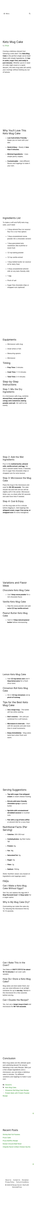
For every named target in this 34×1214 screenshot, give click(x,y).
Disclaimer (25, 1180)
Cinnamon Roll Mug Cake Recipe (17, 1090)
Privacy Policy (9, 1182)
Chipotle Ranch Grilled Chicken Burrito (16, 1147)
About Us (8, 1180)
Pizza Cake (7, 1138)
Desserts (8, 1085)
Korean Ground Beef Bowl (12, 1144)
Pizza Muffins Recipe (10, 1141)
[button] (29, 13)
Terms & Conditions (22, 1182)
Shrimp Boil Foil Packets (11, 1134)
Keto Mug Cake (10, 1087)
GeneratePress (17, 1187)
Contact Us (16, 1180)
